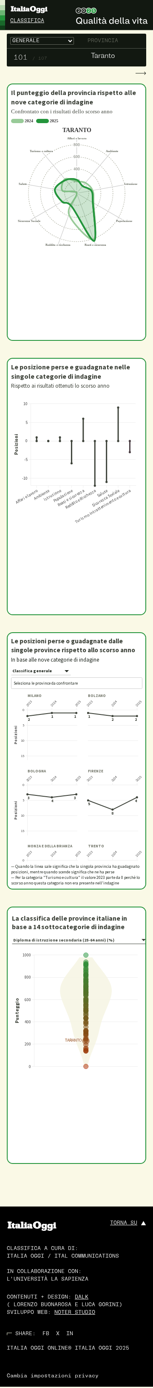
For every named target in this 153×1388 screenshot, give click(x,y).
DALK (81, 1297)
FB (45, 1334)
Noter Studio (74, 1312)
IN (69, 1334)
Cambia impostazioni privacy (53, 1376)
